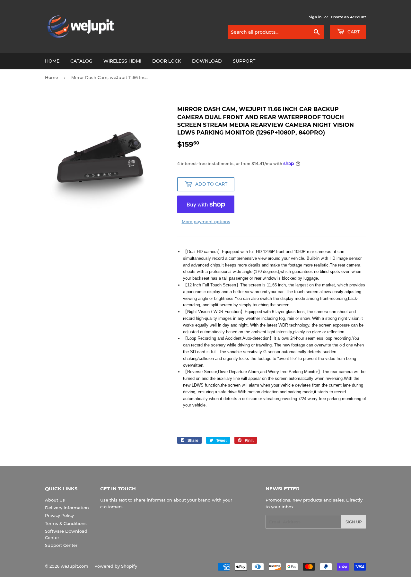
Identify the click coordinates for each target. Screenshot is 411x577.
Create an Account (348, 17)
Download (207, 61)
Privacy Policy (59, 515)
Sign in (315, 17)
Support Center (61, 545)
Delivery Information (67, 507)
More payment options (206, 221)
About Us (55, 500)
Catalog (81, 61)
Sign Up (353, 522)
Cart (353, 32)
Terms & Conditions (66, 523)
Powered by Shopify (115, 566)
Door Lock (166, 61)
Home (52, 61)
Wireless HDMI (122, 61)
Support (244, 61)
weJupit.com (74, 566)
